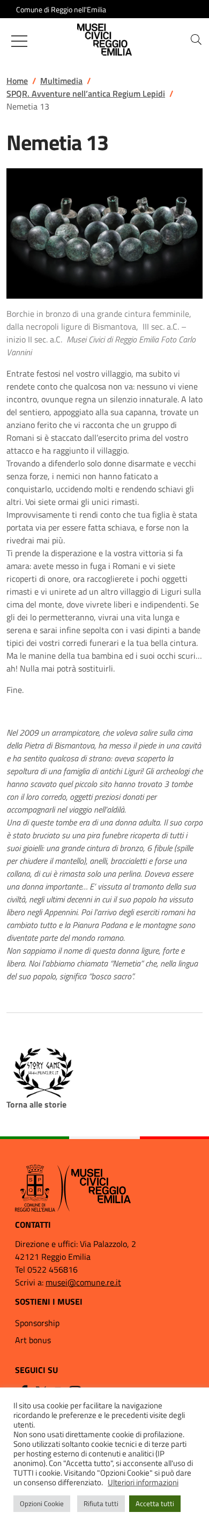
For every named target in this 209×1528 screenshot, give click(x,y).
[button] (196, 39)
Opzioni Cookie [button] (42, 1503)
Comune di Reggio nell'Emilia (61, 9)
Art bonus (33, 1340)
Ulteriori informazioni (143, 1482)
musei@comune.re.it (83, 1282)
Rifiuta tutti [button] (101, 1503)
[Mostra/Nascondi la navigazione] (19, 41)
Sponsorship (37, 1322)
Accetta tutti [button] (155, 1503)
